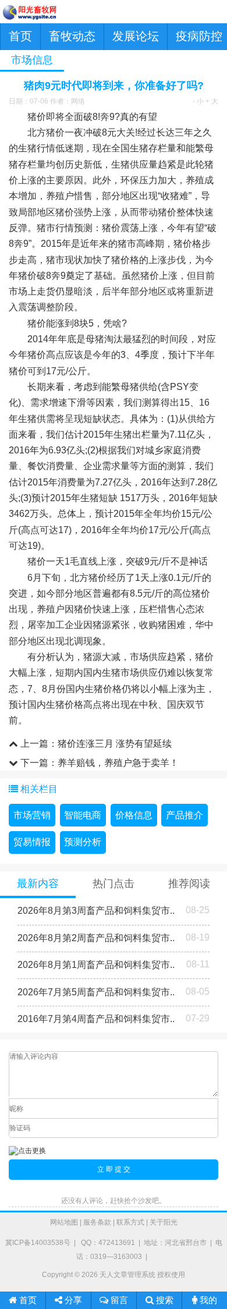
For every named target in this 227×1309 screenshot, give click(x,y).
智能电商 (82, 815)
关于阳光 (164, 1222)
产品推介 (184, 815)
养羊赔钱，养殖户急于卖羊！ (118, 763)
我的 (207, 1300)
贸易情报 (32, 842)
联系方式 (130, 1222)
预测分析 (82, 842)
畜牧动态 (72, 36)
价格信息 (133, 815)
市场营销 (32, 815)
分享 (72, 1300)
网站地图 (64, 1222)
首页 (20, 36)
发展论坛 (135, 36)
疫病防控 (199, 36)
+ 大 (211, 101)
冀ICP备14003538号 (37, 1243)
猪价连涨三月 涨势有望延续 (115, 743)
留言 (118, 1300)
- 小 (198, 101)
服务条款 (97, 1222)
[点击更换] (27, 1151)
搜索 (163, 1300)
